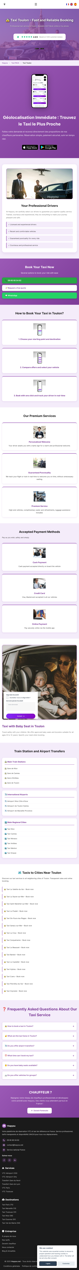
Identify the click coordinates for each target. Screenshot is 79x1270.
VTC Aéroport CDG (9, 1173)
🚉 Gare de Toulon (12, 783)
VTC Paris (6, 1188)
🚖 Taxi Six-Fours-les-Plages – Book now (20, 918)
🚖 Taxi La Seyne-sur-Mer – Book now (19, 897)
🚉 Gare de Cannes (12, 773)
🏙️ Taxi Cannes (11, 834)
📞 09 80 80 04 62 (13, 280)
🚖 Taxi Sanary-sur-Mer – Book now (18, 926)
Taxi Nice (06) (7, 1216)
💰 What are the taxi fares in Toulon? (21, 1036)
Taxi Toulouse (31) (9, 1212)
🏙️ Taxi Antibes (11, 843)
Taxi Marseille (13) (9, 1208)
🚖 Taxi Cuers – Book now (14, 976)
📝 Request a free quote (15, 288)
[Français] (67, 4)
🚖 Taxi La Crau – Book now (15, 933)
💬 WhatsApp (11, 295)
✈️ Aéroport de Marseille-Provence (18, 811)
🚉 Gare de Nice (11, 768)
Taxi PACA (15, 63)
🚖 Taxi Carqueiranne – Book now (17, 940)
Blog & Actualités (8, 1251)
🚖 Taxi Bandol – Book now (14, 955)
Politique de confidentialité (32, 1266)
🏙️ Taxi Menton (11, 848)
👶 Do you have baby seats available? (21, 1065)
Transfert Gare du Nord (11, 1180)
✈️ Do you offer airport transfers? (19, 1046)
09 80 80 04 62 (13, 1140)
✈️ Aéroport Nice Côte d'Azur (16, 801)
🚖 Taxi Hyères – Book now (14, 969)
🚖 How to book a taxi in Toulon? (19, 1026)
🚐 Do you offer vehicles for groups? (21, 1075)
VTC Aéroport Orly (9, 1177)
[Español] (75, 4)
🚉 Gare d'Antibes (12, 778)
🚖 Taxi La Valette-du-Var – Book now (19, 889)
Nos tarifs (6, 1240)
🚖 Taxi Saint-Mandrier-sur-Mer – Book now (21, 904)
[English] (71, 4)
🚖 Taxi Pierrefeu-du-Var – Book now (18, 984)
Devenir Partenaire (40, 1111)
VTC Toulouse (7, 1191)
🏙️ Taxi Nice (9, 829)
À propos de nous (9, 1236)
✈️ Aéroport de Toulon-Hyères (17, 806)
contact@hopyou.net (15, 1145)
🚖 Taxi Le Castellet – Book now (16, 962)
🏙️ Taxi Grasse (10, 853)
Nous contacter (8, 1247)
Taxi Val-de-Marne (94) (11, 1223)
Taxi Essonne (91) (9, 1219)
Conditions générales (11, 1266)
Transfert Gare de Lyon (11, 1184)
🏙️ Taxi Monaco (11, 839)
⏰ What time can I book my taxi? (19, 1055)
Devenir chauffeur (9, 1244)
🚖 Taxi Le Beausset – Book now (16, 947)
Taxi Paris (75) (7, 1205)
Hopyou (5, 63)
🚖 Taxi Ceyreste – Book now (15, 991)
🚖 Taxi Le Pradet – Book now (15, 911)
